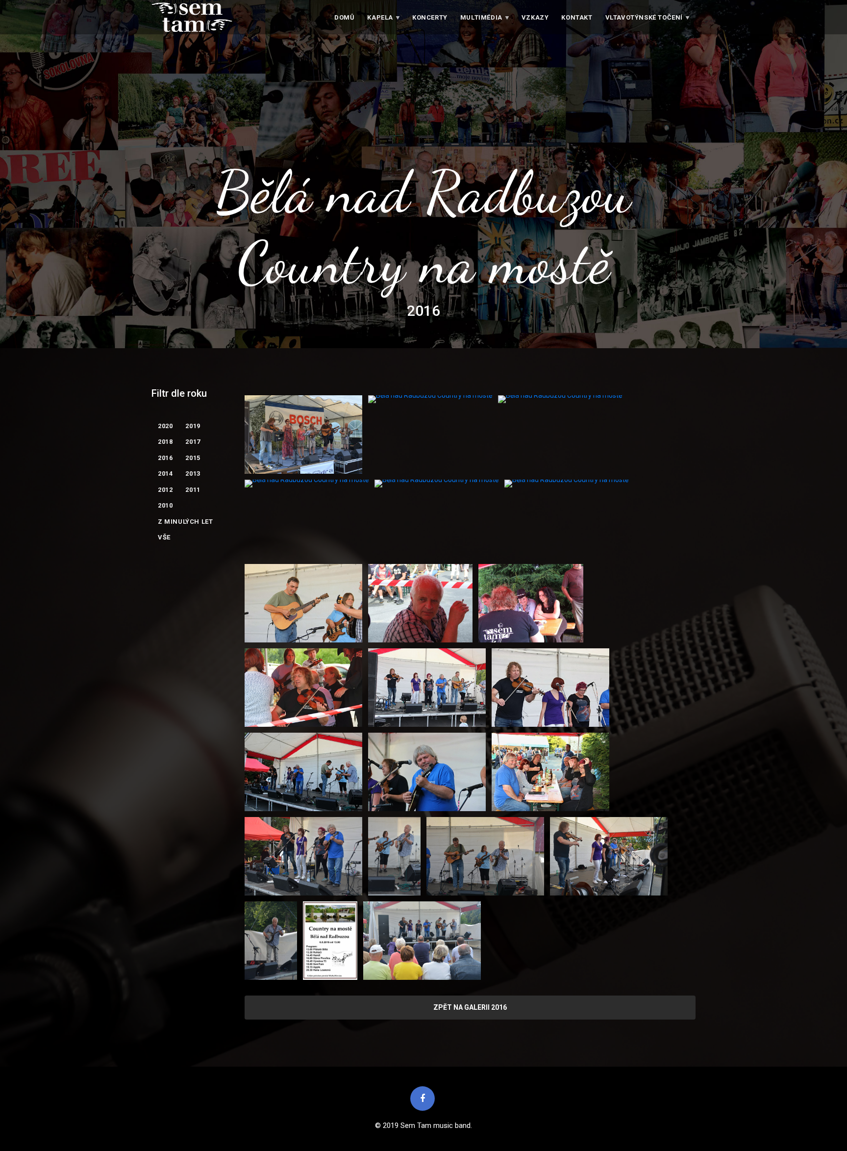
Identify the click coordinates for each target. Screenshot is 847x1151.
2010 (165, 505)
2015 (192, 457)
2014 (165, 473)
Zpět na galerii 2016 (470, 1007)
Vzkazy (535, 17)
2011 (192, 489)
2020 (165, 426)
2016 (165, 457)
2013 (192, 473)
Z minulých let (185, 521)
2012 (165, 489)
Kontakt (576, 17)
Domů (344, 17)
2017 (192, 441)
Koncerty (430, 17)
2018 (165, 441)
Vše (164, 537)
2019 (192, 426)
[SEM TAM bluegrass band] (191, 17)
